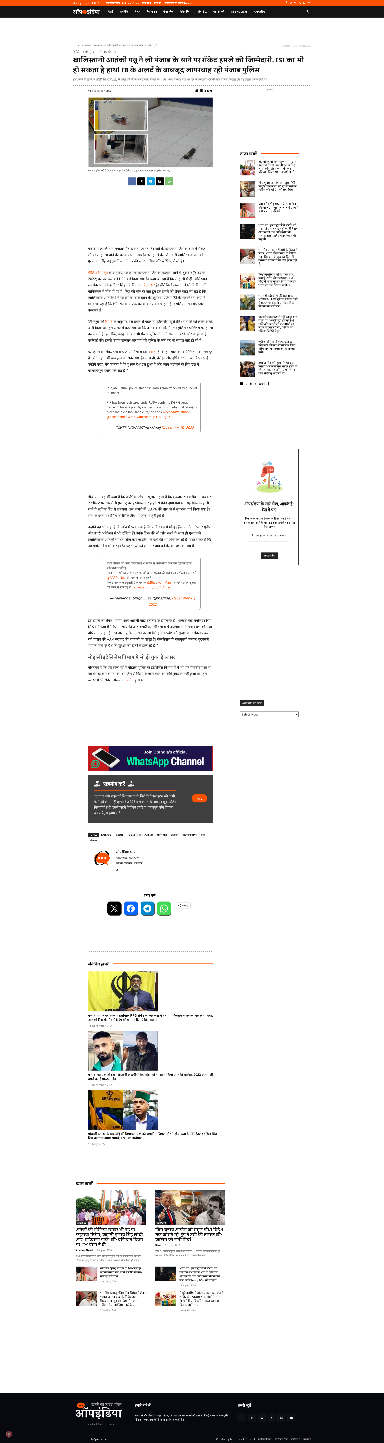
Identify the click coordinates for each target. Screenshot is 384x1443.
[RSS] (295, 3)
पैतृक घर (149, 285)
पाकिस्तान (93, 840)
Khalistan (106, 834)
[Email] (160, 181)
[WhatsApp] (304, 3)
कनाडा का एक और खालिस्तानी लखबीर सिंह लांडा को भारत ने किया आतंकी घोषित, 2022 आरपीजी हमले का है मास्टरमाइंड (150, 1076)
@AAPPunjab (116, 578)
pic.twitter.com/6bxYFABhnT (152, 587)
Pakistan (119, 834)
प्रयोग (129, 680)
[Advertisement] (173, 1345)
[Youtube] (309, 3)
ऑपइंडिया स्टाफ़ (204, 91)
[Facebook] (286, 3)
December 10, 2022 (177, 427)
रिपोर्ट (76, 51)
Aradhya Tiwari (84, 1250)
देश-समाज (86, 45)
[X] (300, 3)
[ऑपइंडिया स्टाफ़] (102, 860)
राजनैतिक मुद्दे (161, 1223)
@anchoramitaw (118, 417)
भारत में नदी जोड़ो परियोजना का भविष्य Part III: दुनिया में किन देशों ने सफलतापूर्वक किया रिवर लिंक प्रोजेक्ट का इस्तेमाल (278, 301)
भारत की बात (81, 1223)
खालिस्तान (174, 834)
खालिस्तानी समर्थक (189, 834)
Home (76, 45)
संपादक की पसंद (107, 51)
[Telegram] (151, 181)
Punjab (131, 834)
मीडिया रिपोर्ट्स (98, 272)
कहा (154, 351)
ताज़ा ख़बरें (248, 153)
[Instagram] (290, 3)
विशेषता (158, 1245)
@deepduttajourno (176, 412)
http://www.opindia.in (127, 857)
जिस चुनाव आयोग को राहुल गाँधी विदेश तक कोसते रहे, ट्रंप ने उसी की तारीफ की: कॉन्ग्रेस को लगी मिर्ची (189, 1235)
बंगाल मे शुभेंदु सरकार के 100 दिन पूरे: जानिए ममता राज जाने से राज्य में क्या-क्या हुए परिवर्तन (121, 1272)
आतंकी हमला (162, 834)
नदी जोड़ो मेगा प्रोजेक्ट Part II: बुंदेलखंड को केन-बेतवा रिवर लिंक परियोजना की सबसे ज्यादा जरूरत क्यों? (276, 347)
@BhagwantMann (160, 582)
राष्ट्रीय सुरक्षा (89, 51)
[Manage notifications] (9, 1434)
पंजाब (203, 834)
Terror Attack (146, 834)
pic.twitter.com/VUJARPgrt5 (150, 417)
